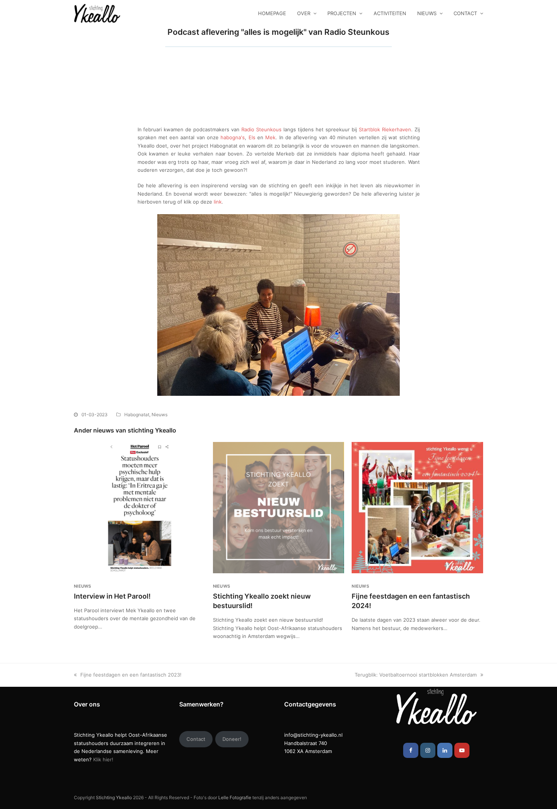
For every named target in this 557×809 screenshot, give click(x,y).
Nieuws (159, 414)
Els (252, 137)
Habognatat (136, 414)
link (218, 202)
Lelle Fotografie (234, 797)
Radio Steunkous (260, 129)
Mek (270, 137)
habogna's (233, 137)
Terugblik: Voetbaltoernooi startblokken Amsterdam (416, 675)
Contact (195, 739)
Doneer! (231, 739)
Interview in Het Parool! (112, 596)
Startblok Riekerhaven (385, 129)
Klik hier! (103, 759)
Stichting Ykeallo (114, 797)
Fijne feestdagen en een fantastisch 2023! (130, 675)
